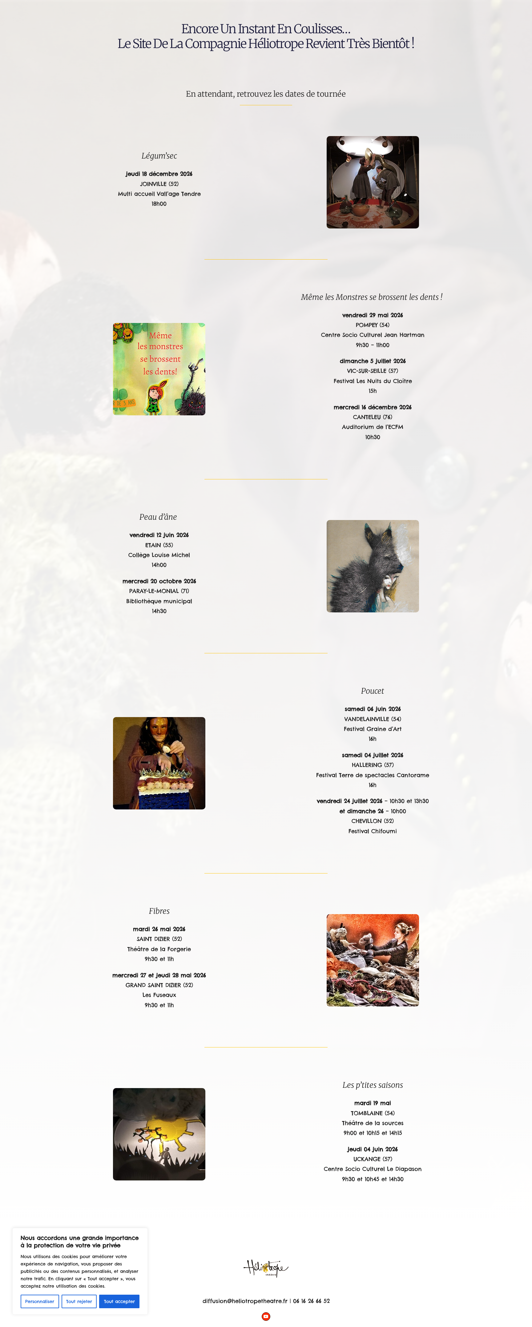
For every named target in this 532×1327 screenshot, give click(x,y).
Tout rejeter (79, 1301)
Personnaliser (39, 1301)
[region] (80, 1271)
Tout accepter (119, 1301)
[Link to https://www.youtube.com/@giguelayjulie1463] (266, 1316)
